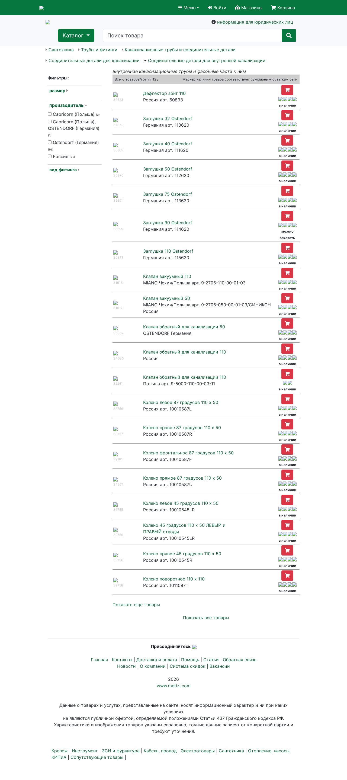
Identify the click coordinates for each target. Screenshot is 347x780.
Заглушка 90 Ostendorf (167, 222)
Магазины (251, 7)
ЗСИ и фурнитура (121, 750)
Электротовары (198, 750)
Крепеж (60, 750)
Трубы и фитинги (99, 49)
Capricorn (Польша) (76, 114)
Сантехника (61, 49)
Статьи (211, 659)
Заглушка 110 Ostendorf (168, 251)
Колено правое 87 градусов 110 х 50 (182, 427)
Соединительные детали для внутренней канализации (206, 60)
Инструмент (85, 750)
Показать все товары (206, 617)
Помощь (190, 659)
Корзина (285, 7)
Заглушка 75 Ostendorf (167, 194)
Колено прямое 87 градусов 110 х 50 (182, 478)
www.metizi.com (174, 685)
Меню (189, 7)
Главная (99, 659)
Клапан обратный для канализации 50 (184, 326)
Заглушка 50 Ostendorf (167, 169)
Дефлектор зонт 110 (164, 93)
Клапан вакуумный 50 (166, 298)
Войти (219, 7)
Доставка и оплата (156, 659)
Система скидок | (190, 666)
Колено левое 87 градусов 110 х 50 (180, 402)
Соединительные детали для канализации (94, 60)
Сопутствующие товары (96, 757)
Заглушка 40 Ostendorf (167, 143)
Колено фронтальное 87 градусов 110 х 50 (188, 452)
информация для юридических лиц (255, 22)
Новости (126, 666)
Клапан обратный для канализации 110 (184, 352)
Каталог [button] (74, 35)
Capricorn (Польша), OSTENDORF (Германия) (73, 128)
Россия (63, 156)
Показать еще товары (136, 604)
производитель (66, 105)
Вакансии (220, 666)
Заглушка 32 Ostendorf (167, 118)
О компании (153, 666)
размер (57, 90)
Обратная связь (239, 659)
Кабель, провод (160, 750)
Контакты (122, 659)
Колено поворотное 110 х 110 (174, 579)
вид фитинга (63, 169)
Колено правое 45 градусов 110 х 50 (182, 553)
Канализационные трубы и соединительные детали (180, 49)
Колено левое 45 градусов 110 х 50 (181, 503)
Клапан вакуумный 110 (167, 276)
